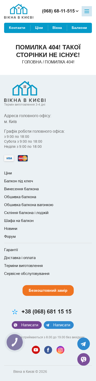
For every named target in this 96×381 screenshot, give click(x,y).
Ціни (39, 28)
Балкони (79, 28)
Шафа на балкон (19, 220)
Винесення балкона (21, 189)
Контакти (17, 28)
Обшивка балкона (20, 197)
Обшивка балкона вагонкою (28, 205)
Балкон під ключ (18, 181)
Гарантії (11, 250)
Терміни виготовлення (23, 265)
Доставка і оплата (20, 257)
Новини (10, 228)
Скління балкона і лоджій (26, 212)
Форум (10, 236)
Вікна (57, 28)
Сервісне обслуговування (26, 273)
